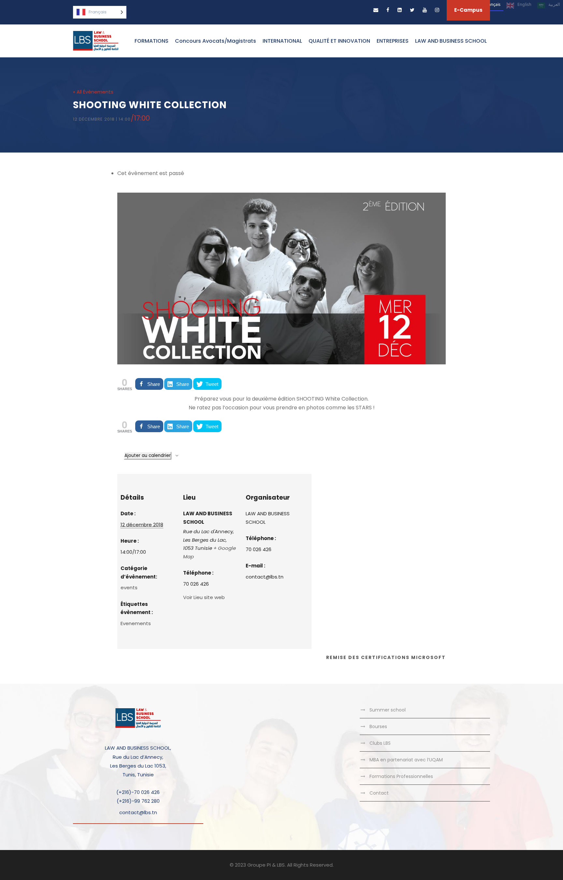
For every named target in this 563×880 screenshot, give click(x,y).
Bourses (378, 726)
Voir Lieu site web (204, 597)
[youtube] (425, 10)
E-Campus (468, 10)
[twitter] (412, 10)
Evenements (136, 623)
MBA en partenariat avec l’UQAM (406, 759)
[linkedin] (399, 10)
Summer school (387, 710)
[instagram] (437, 10)
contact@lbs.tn (138, 812)
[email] (375, 10)
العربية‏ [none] (554, 4)
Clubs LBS (380, 743)
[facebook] (387, 10)
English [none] (524, 4)
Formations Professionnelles (401, 776)
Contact (379, 793)
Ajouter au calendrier (147, 455)
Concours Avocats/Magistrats (215, 41)
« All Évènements (93, 91)
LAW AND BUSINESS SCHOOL (451, 41)
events (129, 587)
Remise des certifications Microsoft (386, 657)
